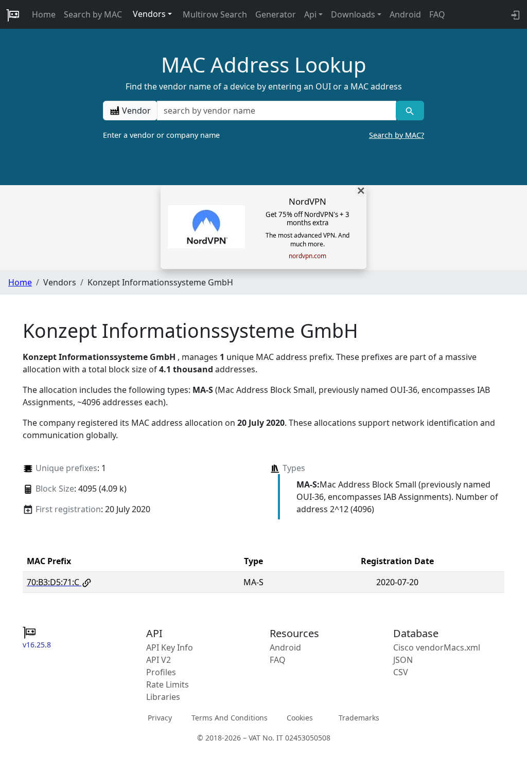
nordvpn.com (307, 256)
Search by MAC (93, 14)
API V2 (158, 659)
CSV (400, 672)
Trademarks (359, 718)
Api (310, 14)
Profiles (161, 672)
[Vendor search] (410, 110)
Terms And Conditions (229, 718)
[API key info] (514, 14)
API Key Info (169, 647)
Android (405, 14)
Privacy (160, 718)
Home (44, 14)
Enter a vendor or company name (263, 135)
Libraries (163, 696)
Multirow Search (215, 14)
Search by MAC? (396, 135)
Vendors (149, 14)
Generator (275, 14)
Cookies (300, 718)
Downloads (353, 14)
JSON (403, 659)
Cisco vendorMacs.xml (436, 647)
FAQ (437, 14)
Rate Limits (167, 684)
